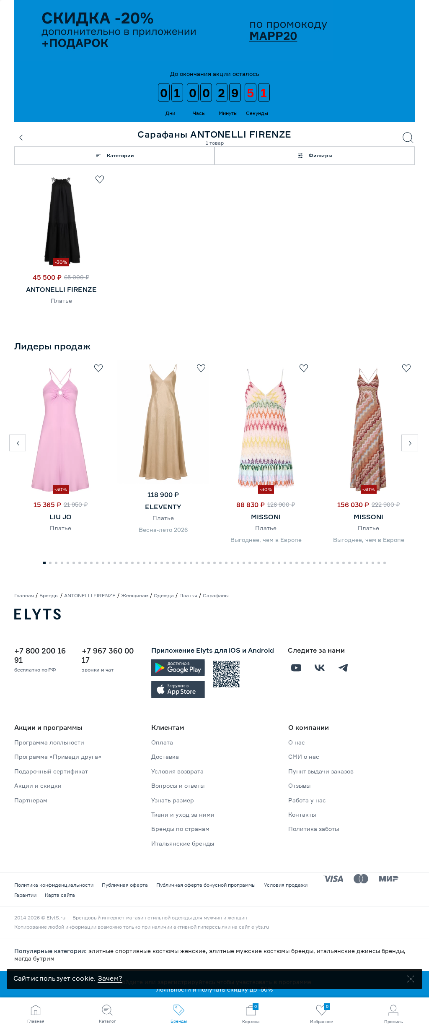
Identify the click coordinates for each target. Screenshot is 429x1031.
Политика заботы (313, 828)
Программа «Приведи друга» (57, 756)
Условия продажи (286, 885)
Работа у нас (307, 800)
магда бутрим (34, 958)
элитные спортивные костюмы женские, (148, 950)
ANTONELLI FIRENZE (61, 289)
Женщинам (134, 595)
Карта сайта (60, 895)
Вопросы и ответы (177, 785)
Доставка (165, 756)
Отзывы (299, 785)
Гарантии (25, 895)
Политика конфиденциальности (53, 885)
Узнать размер (172, 800)
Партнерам (30, 800)
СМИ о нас (303, 756)
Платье (61, 300)
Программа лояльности (49, 742)
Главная (24, 595)
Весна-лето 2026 (163, 529)
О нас (296, 742)
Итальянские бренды (182, 843)
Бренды (49, 595)
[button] (17, 443)
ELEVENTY (163, 506)
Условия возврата (177, 771)
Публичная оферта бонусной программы (206, 885)
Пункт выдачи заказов (321, 771)
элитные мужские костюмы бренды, (263, 950)
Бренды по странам (180, 828)
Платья (188, 595)
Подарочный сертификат (51, 771)
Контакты (302, 814)
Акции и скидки (38, 785)
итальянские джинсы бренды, (361, 950)
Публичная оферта (125, 885)
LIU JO (60, 517)
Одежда (164, 595)
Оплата (162, 742)
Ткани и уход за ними (182, 814)
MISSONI (266, 517)
